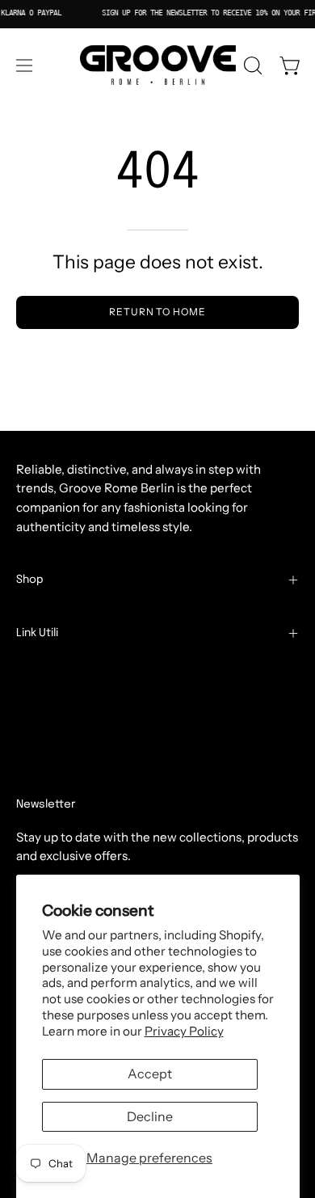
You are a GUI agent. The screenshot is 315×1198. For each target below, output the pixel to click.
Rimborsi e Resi (59, 724)
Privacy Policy (184, 1031)
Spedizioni (46, 699)
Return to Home (157, 312)
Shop (30, 579)
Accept (150, 1073)
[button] (251, 65)
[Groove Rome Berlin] (158, 65)
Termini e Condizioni (74, 673)
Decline (150, 1116)
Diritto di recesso (74, 775)
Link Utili (37, 633)
